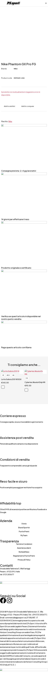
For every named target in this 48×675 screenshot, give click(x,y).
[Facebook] (3, 600)
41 (3, 375)
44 (13, 375)
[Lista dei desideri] (39, 3)
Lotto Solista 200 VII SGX (11, 379)
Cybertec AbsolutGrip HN (35, 382)
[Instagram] (9, 600)
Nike (15, 69)
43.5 (8, 375)
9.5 (27, 378)
